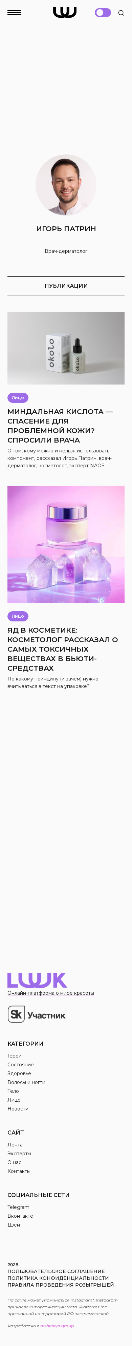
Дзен (13, 1225)
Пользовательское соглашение (56, 1271)
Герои (14, 1056)
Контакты (18, 1171)
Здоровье (19, 1073)
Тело (13, 1091)
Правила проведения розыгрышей (60, 1285)
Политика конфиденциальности (58, 1278)
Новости (17, 1109)
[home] (64, 12)
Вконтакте (20, 1216)
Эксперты (19, 1154)
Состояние (20, 1065)
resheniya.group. (57, 1325)
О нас (14, 1162)
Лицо (14, 1100)
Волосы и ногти (26, 1082)
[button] (18, 10)
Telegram (18, 1207)
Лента (15, 1145)
